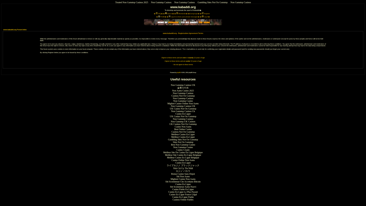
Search (169, 13)
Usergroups (194, 13)
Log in (206, 17)
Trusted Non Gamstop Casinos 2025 (131, 2)
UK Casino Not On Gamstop (183, 108)
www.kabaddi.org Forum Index (15, 29)
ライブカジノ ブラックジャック (183, 165)
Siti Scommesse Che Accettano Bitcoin (183, 181)
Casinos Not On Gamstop (183, 96)
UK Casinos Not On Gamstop (183, 124)
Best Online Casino (183, 129)
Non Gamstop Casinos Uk (183, 111)
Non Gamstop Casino (183, 101)
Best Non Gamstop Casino (183, 144)
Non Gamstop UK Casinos (183, 121)
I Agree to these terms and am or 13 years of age (183, 58)
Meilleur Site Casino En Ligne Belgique (183, 155)
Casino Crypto (183, 150)
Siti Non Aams (183, 176)
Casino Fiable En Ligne (183, 189)
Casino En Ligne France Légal (183, 194)
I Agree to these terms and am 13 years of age (183, 61)
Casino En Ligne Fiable (183, 197)
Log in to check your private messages (184, 17)
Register (207, 13)
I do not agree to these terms (183, 64)
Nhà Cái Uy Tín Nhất (183, 168)
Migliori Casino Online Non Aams (183, 103)
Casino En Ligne (183, 114)
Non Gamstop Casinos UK (183, 85)
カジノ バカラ (183, 171)
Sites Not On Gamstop (183, 142)
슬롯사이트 (183, 88)
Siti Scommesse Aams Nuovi (183, 187)
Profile (162, 17)
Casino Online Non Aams (183, 160)
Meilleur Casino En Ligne (183, 134)
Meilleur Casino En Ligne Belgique (183, 157)
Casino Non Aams (183, 126)
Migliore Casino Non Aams (183, 179)
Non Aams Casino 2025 (183, 90)
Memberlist (182, 13)
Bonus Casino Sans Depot (183, 174)
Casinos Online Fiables (183, 199)
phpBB (179, 72)
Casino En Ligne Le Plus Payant (183, 192)
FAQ (159, 13)
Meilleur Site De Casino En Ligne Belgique (183, 152)
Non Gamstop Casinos (161, 2)
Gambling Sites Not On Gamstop (213, 2)
